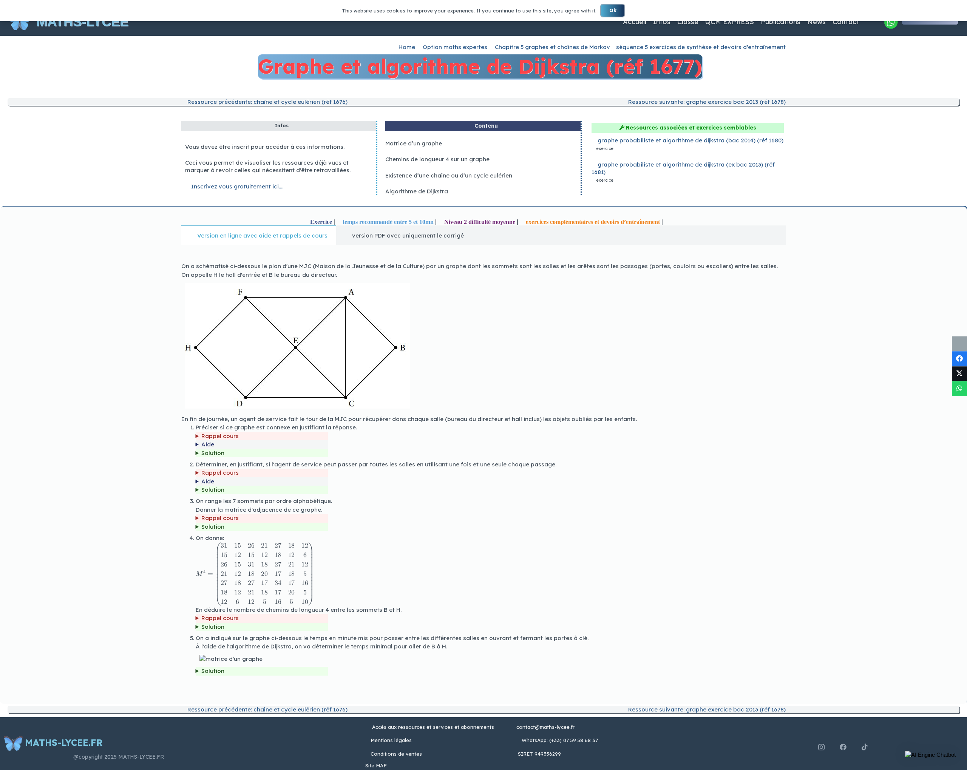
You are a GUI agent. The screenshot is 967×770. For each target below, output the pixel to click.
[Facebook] (843, 747)
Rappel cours (220, 436)
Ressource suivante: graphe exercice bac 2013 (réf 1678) (706, 101)
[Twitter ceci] (959, 373)
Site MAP (376, 765)
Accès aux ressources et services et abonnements (433, 727)
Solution (212, 453)
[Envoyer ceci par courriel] (959, 344)
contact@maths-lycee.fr (545, 727)
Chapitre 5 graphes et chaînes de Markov (552, 47)
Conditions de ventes (396, 754)
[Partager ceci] (959, 358)
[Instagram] (821, 747)
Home (407, 47)
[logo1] (20, 21)
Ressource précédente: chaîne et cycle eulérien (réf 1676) (267, 101)
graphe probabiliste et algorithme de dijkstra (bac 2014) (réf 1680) (690, 140)
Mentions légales (391, 740)
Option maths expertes (455, 47)
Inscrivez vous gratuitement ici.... (236, 186)
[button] (930, 755)
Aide (207, 444)
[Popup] (890, 21)
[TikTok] (865, 747)
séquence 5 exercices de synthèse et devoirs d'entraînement (701, 47)
